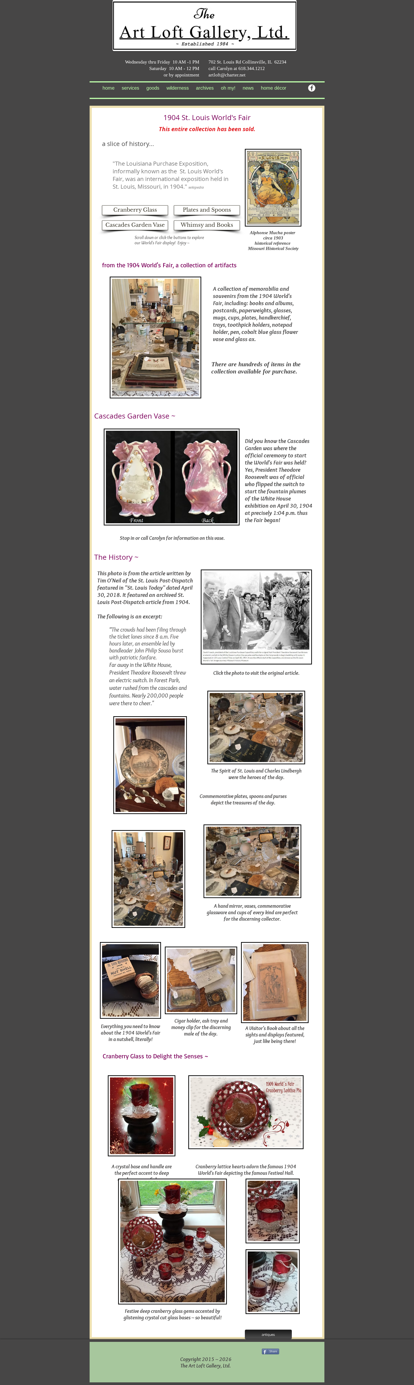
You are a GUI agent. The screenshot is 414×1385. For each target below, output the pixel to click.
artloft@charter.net (227, 74)
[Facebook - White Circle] (311, 88)
